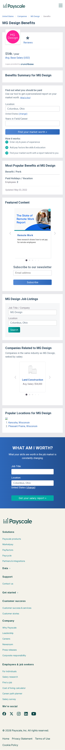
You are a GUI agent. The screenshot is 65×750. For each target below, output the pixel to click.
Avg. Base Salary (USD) (17, 57)
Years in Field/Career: (16, 118)
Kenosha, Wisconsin (19, 422)
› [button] (55, 233)
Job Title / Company (19, 307)
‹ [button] (10, 233)
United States (8, 16)
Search (14, 329)
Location (12, 318)
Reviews (28, 42)
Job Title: (16, 466)
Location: (10, 104)
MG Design (35, 16)
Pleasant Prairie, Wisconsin (22, 426)
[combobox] (32, 109)
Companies (22, 16)
